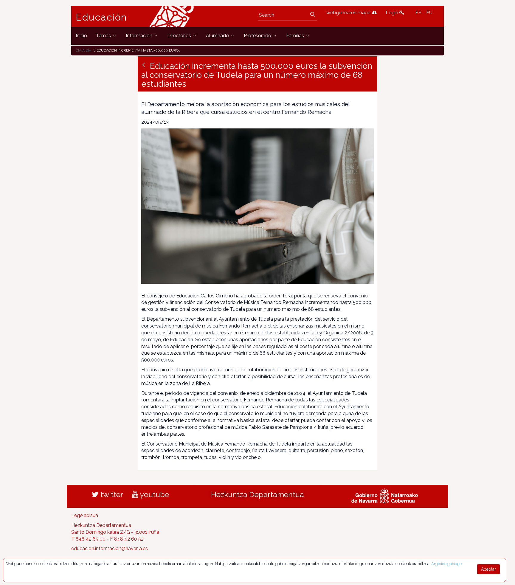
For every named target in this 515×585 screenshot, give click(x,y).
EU (429, 12)
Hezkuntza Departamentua (257, 494)
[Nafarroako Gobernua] (384, 495)
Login (392, 12)
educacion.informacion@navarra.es (109, 548)
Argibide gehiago (446, 563)
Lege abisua (84, 515)
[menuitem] (81, 35)
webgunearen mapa (349, 12)
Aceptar (488, 569)
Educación (101, 17)
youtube (153, 494)
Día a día (83, 50)
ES (418, 12)
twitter (111, 494)
